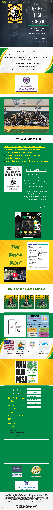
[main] (38, 23)
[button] (51, 2)
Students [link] (29, 2)
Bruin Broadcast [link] (38, 2)
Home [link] (21, 2)
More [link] (45, 2)
